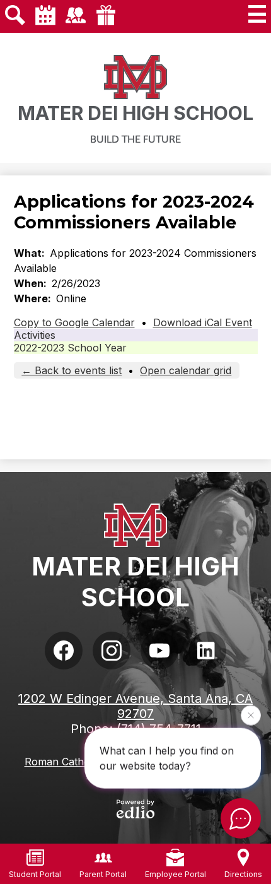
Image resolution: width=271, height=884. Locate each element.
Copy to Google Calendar (74, 322)
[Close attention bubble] (251, 715)
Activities (34, 335)
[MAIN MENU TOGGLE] (257, 14)
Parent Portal (103, 874)
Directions (243, 874)
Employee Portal (175, 874)
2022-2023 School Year (70, 347)
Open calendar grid (185, 370)
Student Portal (35, 874)
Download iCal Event (202, 322)
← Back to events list (71, 370)
